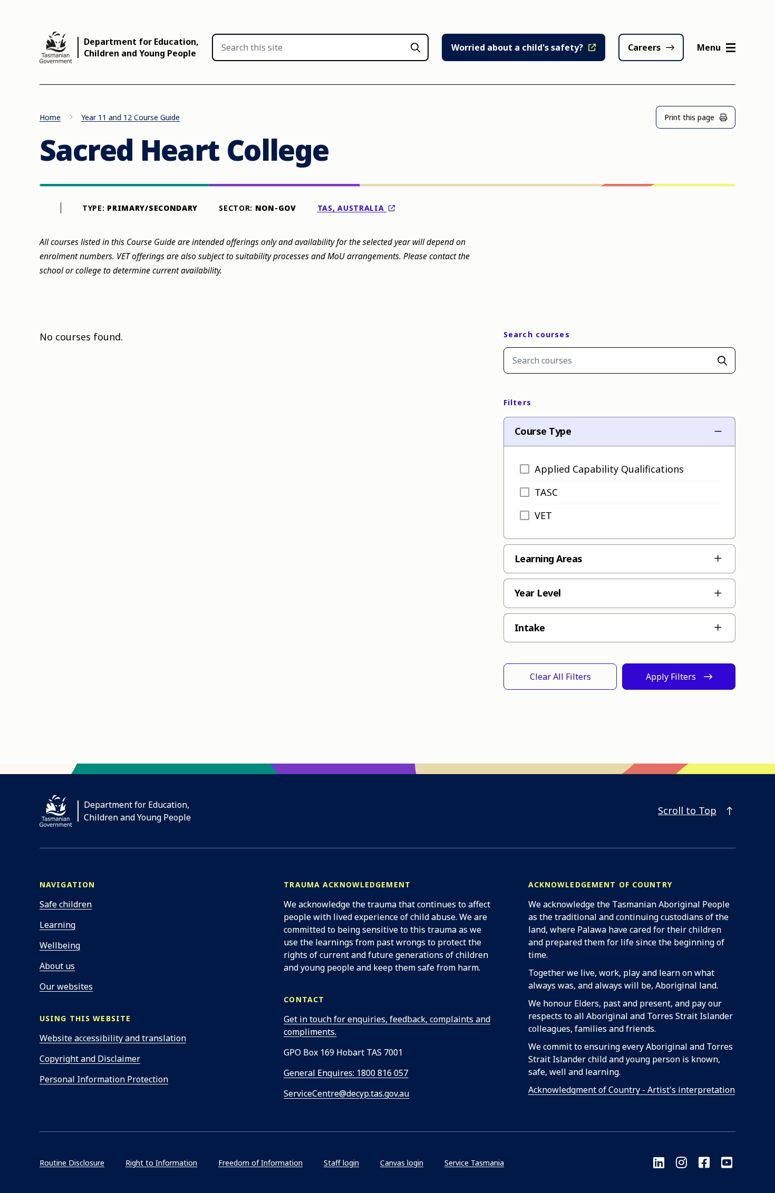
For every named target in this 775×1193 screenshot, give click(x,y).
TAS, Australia (352, 208)
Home (50, 117)
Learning (57, 925)
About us (57, 966)
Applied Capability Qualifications (609, 469)
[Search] (722, 360)
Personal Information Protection (104, 1079)
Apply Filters (671, 676)
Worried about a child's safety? (517, 47)
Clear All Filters (560, 676)
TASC (546, 492)
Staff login (341, 1163)
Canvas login (401, 1163)
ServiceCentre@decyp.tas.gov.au (346, 1093)
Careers (644, 47)
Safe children (66, 904)
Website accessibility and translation (113, 1038)
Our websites (66, 986)
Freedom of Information (260, 1163)
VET (543, 515)
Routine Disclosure (72, 1163)
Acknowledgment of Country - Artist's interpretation (631, 1090)
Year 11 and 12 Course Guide (130, 117)
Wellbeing (60, 945)
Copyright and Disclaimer (90, 1058)
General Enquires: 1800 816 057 (346, 1073)
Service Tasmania (474, 1163)
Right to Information (161, 1163)
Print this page (689, 117)
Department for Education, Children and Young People (141, 47)
